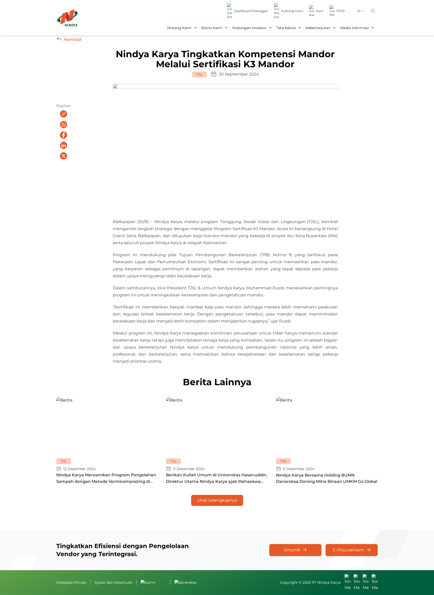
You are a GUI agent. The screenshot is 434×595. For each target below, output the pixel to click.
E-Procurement (348, 550)
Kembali (72, 39)
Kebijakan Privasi (71, 582)
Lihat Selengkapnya (217, 500)
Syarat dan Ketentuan (113, 582)
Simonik (292, 550)
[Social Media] (348, 582)
